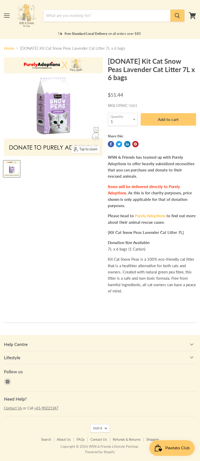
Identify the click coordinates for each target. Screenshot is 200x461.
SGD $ (97, 428)
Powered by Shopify (100, 452)
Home (9, 48)
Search (46, 439)
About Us (64, 439)
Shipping (152, 439)
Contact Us (13, 408)
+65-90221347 (46, 408)
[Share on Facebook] (111, 144)
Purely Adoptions (150, 215)
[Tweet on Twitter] (119, 144)
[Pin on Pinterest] (135, 144)
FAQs (81, 439)
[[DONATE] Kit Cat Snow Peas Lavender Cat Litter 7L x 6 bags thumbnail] (11, 169)
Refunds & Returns (127, 439)
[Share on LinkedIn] (127, 144)
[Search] (177, 16)
